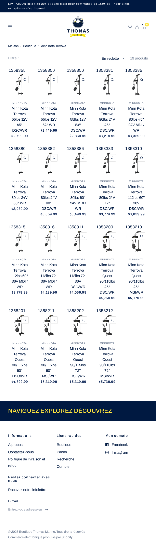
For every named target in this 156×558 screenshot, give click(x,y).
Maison (13, 46)
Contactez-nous (21, 452)
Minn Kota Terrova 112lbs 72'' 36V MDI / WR (48, 276)
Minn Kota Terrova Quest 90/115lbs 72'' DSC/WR (78, 362)
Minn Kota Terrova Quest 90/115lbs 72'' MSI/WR (107, 362)
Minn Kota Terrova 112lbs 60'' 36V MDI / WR (19, 276)
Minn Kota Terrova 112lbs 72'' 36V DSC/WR (77, 276)
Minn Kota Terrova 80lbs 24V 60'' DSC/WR (49, 198)
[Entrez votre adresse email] (46, 509)
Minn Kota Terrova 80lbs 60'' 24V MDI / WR (78, 198)
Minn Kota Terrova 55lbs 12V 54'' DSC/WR (78, 119)
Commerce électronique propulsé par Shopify (40, 537)
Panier (62, 452)
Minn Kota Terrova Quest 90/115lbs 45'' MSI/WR (136, 278)
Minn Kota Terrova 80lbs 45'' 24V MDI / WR (136, 119)
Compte (63, 466)
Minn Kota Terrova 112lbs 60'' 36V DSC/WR (136, 198)
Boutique (29, 46)
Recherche (65, 459)
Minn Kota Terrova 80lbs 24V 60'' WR (20, 195)
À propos (15, 445)
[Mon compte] (137, 26)
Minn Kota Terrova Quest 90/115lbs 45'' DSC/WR (107, 278)
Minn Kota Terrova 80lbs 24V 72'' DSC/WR (107, 198)
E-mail (13, 501)
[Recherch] (130, 26)
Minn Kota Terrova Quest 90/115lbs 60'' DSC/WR (20, 362)
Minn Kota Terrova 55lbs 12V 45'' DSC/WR (20, 119)
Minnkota (19, 102)
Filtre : (13, 58)
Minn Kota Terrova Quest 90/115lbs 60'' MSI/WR (49, 362)
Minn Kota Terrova (53, 46)
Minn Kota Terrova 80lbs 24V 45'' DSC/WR (107, 119)
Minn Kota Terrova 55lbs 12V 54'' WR (49, 116)
